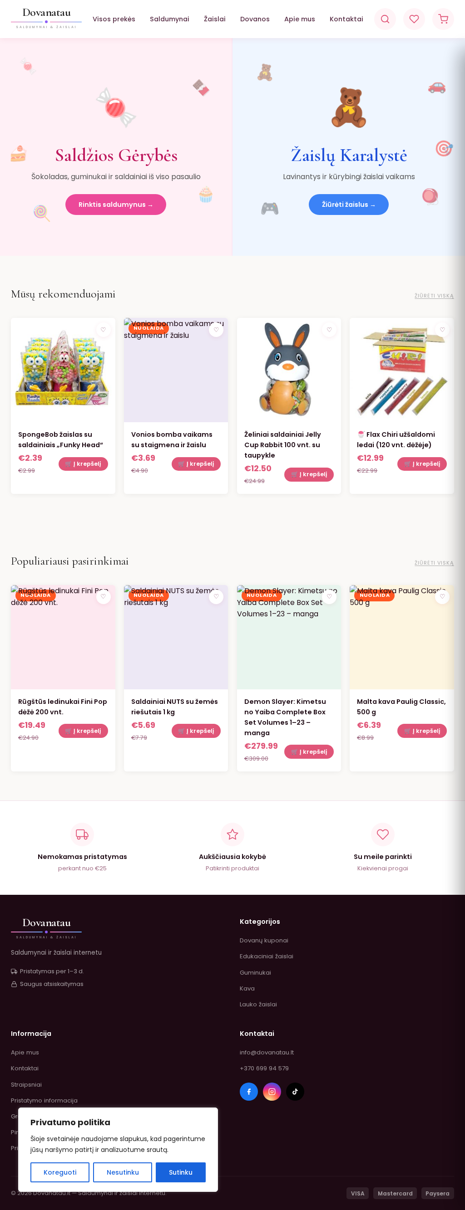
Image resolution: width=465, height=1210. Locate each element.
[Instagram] (272, 1092)
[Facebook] (249, 1092)
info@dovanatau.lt (267, 1052)
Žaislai (215, 19)
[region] (118, 1150)
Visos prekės (114, 19)
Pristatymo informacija (44, 1100)
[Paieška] (385, 19)
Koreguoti (60, 1172)
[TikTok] (295, 1092)
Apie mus (299, 19)
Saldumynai (169, 19)
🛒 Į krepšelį (83, 464)
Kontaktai (346, 19)
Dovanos (255, 19)
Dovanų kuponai (264, 940)
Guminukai (255, 972)
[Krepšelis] (443, 19)
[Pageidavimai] (414, 19)
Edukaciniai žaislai (266, 956)
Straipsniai (26, 1084)
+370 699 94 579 (264, 1068)
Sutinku (181, 1172)
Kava (247, 988)
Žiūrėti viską (434, 295)
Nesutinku (123, 1172)
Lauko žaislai (258, 1004)
